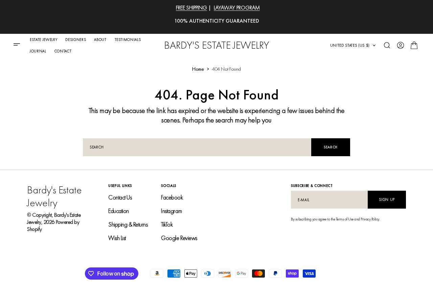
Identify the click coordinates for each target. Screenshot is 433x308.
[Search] (387, 45)
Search (331, 147)
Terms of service (105, 290)
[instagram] (400, 290)
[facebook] (389, 290)
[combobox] (197, 147)
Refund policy (72, 290)
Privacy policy (40, 290)
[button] (19, 45)
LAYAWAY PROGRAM (237, 7)
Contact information (144, 290)
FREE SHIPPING (191, 7)
